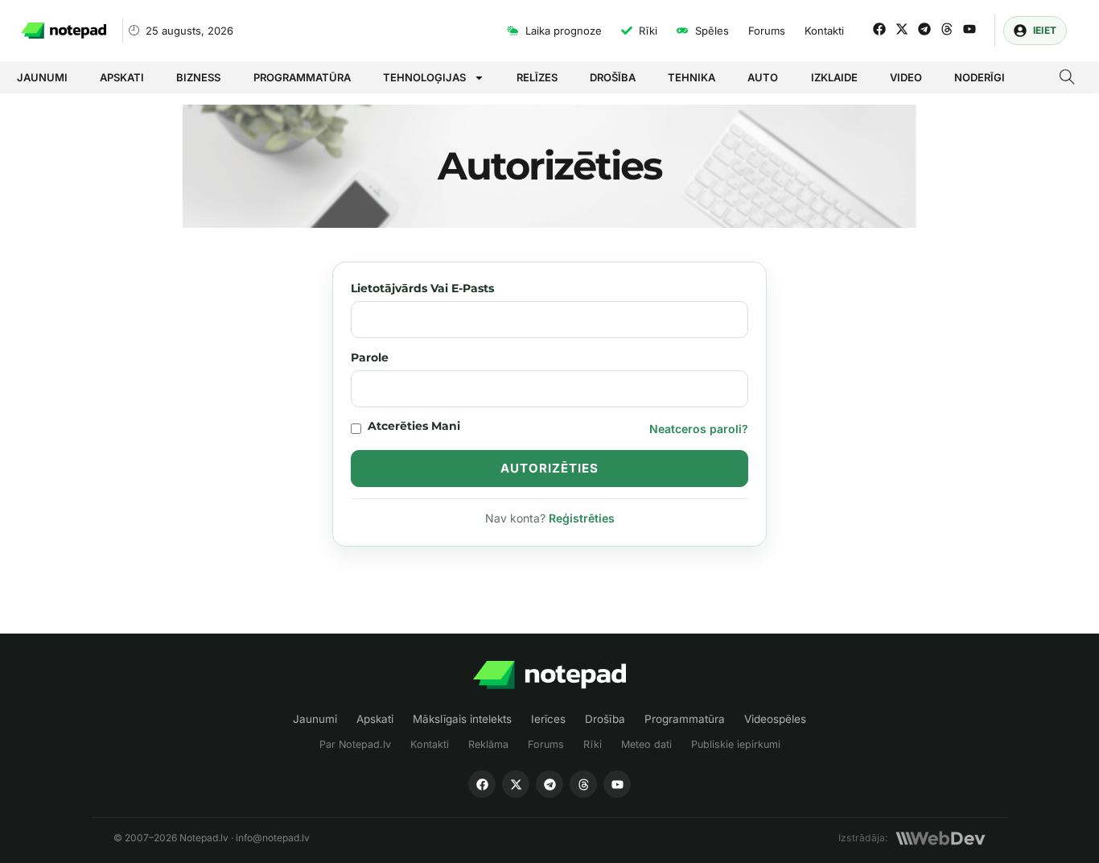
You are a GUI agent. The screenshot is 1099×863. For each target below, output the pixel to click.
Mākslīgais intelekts (462, 718)
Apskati (122, 77)
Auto (762, 77)
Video (906, 77)
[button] (1067, 79)
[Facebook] (879, 29)
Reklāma (488, 744)
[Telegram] (924, 29)
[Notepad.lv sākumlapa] (549, 675)
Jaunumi (42, 77)
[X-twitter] (901, 29)
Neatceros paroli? (698, 429)
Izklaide (834, 77)
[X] (515, 784)
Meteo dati (646, 744)
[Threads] (947, 29)
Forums (546, 744)
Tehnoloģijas (424, 77)
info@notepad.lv (273, 838)
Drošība (613, 77)
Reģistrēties (582, 518)
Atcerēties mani (414, 426)
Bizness (198, 77)
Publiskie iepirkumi (735, 744)
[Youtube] (969, 29)
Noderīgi (979, 77)
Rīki (592, 744)
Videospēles (775, 718)
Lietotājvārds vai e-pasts (422, 288)
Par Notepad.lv (355, 744)
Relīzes (537, 77)
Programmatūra (302, 77)
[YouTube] (617, 784)
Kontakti (429, 744)
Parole (370, 357)
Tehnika (691, 77)
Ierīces (548, 718)
